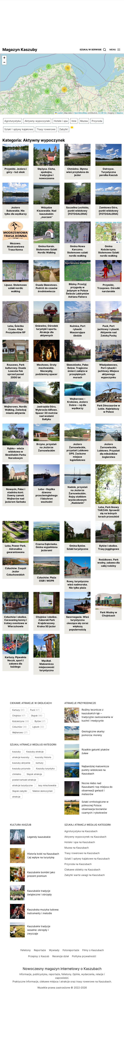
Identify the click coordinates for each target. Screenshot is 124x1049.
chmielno (16, 774)
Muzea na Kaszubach (76, 847)
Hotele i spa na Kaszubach (79, 842)
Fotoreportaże (71, 950)
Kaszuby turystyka (45, 768)
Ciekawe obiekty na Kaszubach (82, 869)
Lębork (38, 726)
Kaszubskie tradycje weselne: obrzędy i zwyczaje (38, 930)
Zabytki (63, 129)
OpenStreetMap (80, 112)
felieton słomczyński (42, 791)
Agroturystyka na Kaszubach (80, 831)
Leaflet (60, 112)
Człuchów (19, 726)
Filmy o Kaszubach (93, 950)
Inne (74, 120)
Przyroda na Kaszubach (77, 864)
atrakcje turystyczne (22, 785)
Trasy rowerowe (46, 129)
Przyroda (97, 120)
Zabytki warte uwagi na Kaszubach (84, 875)
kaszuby (16, 751)
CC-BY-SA (102, 112)
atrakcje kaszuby (20, 757)
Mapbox (119, 112)
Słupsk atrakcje (34, 774)
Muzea (84, 120)
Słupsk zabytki (19, 791)
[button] (115, 49)
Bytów (40, 721)
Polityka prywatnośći (84, 956)
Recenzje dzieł (60, 956)
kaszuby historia (43, 757)
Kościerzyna (20, 721)
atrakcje (16, 796)
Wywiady (54, 950)
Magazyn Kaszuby (19, 49)
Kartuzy (18, 710)
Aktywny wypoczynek (37, 120)
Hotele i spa (61, 120)
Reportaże (40, 950)
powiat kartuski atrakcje (24, 779)
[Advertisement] (62, 23)
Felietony (25, 950)
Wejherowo (20, 732)
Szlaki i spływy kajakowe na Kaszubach (87, 858)
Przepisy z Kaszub (38, 956)
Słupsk (36, 715)
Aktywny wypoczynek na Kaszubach (85, 836)
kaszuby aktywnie (21, 763)
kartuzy (39, 763)
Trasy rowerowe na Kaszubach (82, 853)
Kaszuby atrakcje (35, 751)
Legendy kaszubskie (39, 836)
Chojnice (18, 715)
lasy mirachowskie (47, 785)
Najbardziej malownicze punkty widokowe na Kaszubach (95, 770)
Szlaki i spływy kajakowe (18, 129)
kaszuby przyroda (21, 768)
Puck (35, 710)
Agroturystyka (12, 120)
